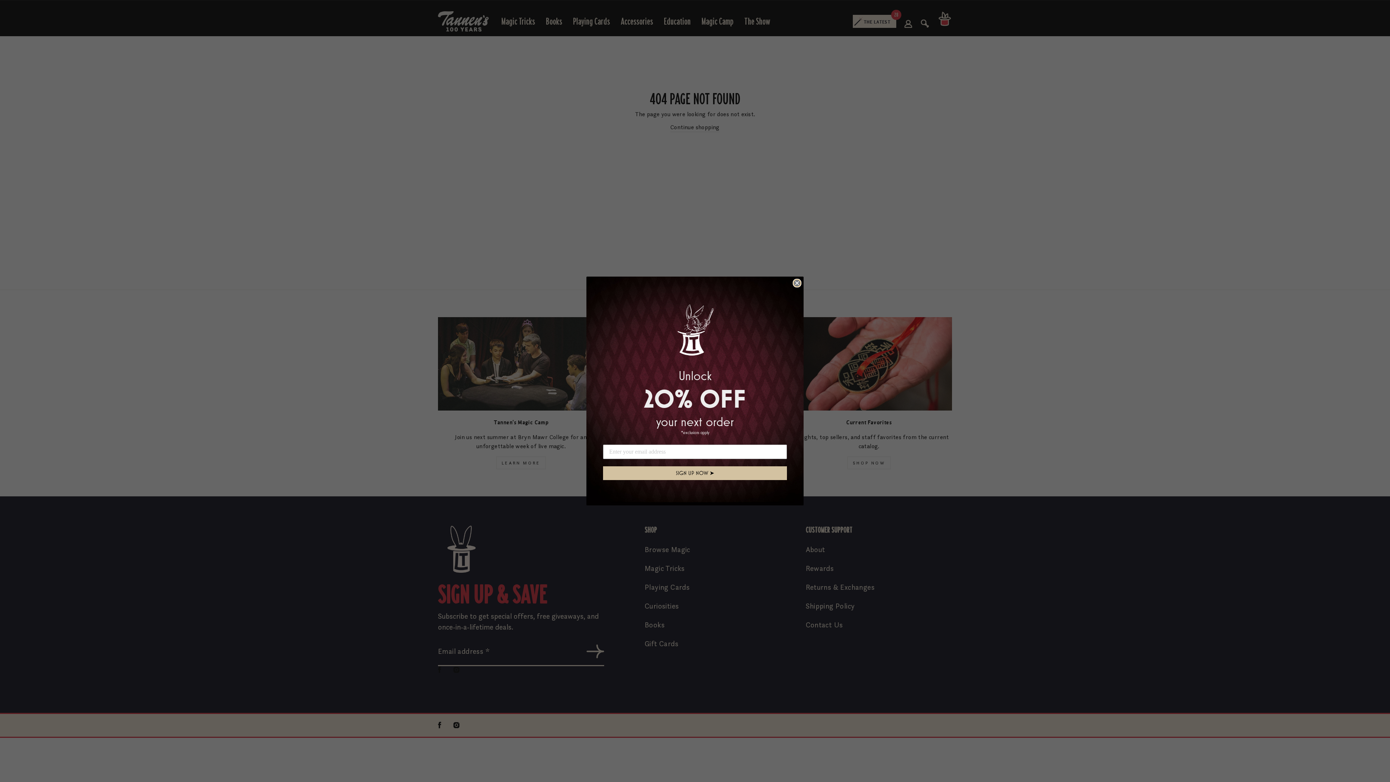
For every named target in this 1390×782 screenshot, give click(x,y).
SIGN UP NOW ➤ (695, 473)
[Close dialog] (797, 283)
